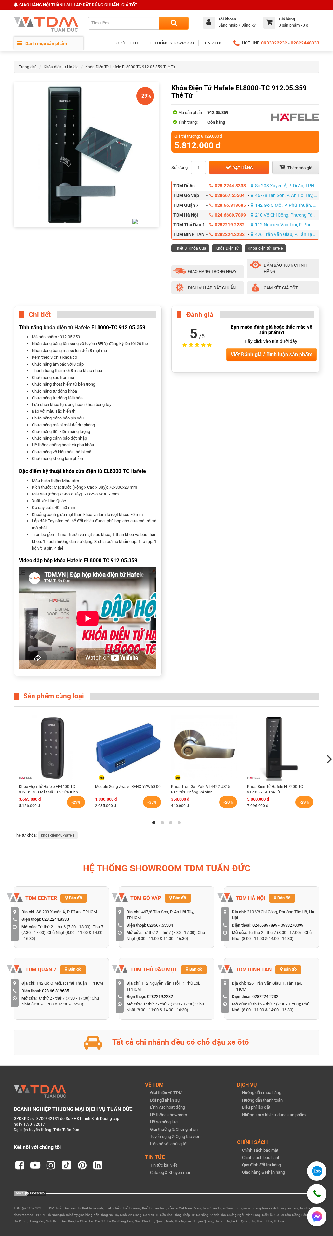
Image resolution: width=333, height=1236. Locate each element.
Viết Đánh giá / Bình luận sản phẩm (272, 354)
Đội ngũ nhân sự (165, 1100)
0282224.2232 (230, 234)
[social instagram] (51, 1165)
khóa (67, 357)
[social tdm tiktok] (66, 1165)
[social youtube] (35, 1165)
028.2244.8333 (230, 185)
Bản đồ (75, 897)
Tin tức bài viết (163, 1165)
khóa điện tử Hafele (67, 328)
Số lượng (179, 167)
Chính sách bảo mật (260, 1150)
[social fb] (19, 1165)
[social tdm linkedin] (97, 1165)
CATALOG (214, 43)
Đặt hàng (242, 167)
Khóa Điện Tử (227, 248)
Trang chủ (28, 67)
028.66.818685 (230, 205)
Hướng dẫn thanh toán (262, 1100)
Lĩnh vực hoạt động (167, 1107)
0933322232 (274, 42)
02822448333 (305, 42)
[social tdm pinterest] (82, 1165)
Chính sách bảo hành (261, 1157)
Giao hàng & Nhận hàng (263, 1172)
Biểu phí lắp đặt (256, 1107)
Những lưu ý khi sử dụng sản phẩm (274, 1114)
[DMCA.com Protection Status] (30, 1193)
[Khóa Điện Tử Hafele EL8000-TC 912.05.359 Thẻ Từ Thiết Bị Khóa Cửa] (86, 154)
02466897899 (264, 925)
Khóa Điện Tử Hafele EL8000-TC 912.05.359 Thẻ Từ (130, 67)
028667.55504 (230, 195)
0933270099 (292, 925)
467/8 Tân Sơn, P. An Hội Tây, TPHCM (287, 195)
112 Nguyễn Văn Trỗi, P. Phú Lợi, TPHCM (287, 224)
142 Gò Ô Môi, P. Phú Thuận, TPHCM (287, 205)
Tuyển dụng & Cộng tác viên (175, 1136)
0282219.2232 (230, 224)
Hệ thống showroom (168, 1114)
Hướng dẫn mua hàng (261, 1092)
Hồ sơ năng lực (164, 1121)
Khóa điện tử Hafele (61, 67)
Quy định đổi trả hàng (261, 1164)
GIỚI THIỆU (127, 43)
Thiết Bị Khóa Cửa (190, 248)
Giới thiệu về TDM (166, 1092)
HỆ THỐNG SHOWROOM (171, 43)
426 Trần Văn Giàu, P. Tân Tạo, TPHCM (287, 234)
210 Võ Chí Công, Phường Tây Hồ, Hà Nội (287, 215)
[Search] (174, 23)
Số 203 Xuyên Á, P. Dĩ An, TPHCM (287, 185)
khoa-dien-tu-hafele (57, 835)
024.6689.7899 (230, 215)
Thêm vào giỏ (299, 167)
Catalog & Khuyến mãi (170, 1172)
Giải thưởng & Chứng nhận (174, 1129)
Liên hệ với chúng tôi (168, 1144)
